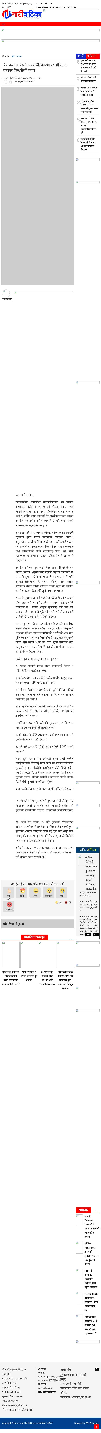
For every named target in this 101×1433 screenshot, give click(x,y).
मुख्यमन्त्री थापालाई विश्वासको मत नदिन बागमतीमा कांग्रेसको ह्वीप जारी (88, 66)
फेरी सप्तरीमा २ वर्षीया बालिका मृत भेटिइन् (89, 79)
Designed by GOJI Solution (85, 1423)
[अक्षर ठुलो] (10, 82)
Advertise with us (57, 7)
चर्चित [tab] (89, 56)
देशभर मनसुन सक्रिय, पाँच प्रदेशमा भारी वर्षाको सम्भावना (89, 91)
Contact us (71, 7)
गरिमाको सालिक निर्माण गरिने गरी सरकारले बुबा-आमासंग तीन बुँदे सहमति (90, 107)
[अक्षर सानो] (5, 82)
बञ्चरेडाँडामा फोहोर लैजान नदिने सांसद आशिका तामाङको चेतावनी (88, 144)
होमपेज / (5, 56)
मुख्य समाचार (17, 56)
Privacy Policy (42, 7)
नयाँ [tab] (79, 56)
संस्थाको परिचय (47, 1392)
